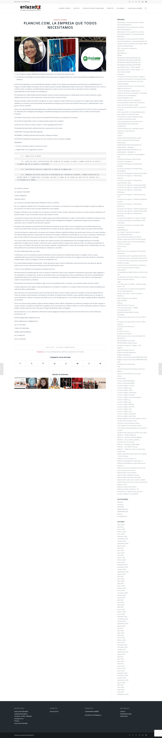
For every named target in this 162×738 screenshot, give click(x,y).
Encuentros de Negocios (93, 715)
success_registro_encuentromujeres (129, 397)
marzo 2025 (121, 558)
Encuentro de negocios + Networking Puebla (132, 211)
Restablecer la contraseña (126, 364)
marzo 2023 (121, 609)
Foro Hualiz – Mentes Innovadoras (128, 232)
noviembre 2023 (122, 593)
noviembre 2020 (122, 675)
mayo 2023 (120, 605)
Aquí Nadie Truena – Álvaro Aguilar (128, 67)
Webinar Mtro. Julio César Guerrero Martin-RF (132, 482)
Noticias (120, 303)
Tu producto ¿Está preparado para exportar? (132, 428)
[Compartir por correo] (100, 363)
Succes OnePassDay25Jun (126, 381)
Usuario (120, 430)
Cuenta (119, 135)
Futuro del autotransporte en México (129, 237)
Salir (118, 367)
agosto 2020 (121, 682)
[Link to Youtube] (146, 1)
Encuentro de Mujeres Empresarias (129, 159)
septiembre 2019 (122, 694)
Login (119, 282)
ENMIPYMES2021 (122, 230)
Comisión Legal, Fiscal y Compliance (129, 100)
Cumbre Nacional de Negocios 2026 (129, 138)
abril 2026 (120, 527)
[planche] (60, 54)
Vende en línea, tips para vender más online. (132, 433)
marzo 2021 (121, 666)
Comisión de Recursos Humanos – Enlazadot (132, 93)
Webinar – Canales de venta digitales (129, 437)
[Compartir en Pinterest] (43, 363)
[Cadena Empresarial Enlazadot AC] (30, 8)
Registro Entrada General (125, 350)
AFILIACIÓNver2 (122, 53)
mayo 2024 (120, 581)
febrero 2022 (121, 640)
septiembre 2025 (122, 543)
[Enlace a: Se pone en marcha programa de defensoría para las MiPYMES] (65, 383)
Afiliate (119, 55)
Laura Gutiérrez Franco (67, 347)
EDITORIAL (120, 507)
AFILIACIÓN (120, 51)
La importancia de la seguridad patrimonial (131, 256)
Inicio (119, 249)
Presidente (121, 315)
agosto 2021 (121, 654)
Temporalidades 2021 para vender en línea (131, 418)
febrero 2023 (121, 612)
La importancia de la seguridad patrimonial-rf (132, 258)
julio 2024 (120, 576)
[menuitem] (64, 8)
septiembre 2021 (122, 652)
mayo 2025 (120, 553)
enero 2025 (121, 562)
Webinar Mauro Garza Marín (126, 473)
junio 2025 (120, 550)
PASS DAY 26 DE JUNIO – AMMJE (127, 308)
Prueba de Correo (123, 331)
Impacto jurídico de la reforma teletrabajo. (131, 242)
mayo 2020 (120, 690)
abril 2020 (120, 692)
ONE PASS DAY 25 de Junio (126, 305)
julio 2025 (120, 548)
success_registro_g (123, 400)
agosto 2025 (121, 546)
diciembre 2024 (122, 565)
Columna (64, 20)
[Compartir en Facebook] (20, 363)
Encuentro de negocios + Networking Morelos (132, 209)
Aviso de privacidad (123, 72)
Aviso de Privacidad (20, 723)
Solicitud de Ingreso (20, 714)
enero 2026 (121, 534)
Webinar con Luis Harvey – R (126, 459)
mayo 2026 (120, 524)
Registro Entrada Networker (126, 352)
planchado (72, 352)
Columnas (120, 74)
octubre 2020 (121, 678)
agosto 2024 (121, 574)
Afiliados (57, 20)
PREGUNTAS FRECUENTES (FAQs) (128, 312)
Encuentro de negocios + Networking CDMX (131, 185)
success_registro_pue (124, 411)
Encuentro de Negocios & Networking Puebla (132, 173)
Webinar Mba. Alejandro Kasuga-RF (129, 477)
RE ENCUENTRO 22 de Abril (126, 341)
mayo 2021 (120, 661)
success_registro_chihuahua (126, 393)
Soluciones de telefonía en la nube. (129, 374)
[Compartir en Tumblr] (66, 363)
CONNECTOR (121, 126)
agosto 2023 (121, 598)
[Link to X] (129, 1)
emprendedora (56, 352)
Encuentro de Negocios (125, 161)
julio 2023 (120, 600)
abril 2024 (120, 583)
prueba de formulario (124, 334)
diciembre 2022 (122, 616)
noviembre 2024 (122, 567)
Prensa (16, 721)
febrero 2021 (121, 668)
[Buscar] (145, 8)
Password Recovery (124, 310)
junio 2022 (120, 631)
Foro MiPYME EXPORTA (124, 235)
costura (47, 352)
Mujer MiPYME (122, 301)
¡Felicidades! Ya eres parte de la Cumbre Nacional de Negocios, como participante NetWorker (130, 34)
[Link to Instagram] (139, 1)
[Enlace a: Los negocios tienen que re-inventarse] (31, 383)
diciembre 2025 (122, 536)
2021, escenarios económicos (127, 48)
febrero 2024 (121, 588)
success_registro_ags (124, 388)
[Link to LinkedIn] (142, 1)
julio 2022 (120, 628)
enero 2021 (121, 671)
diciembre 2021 (122, 645)
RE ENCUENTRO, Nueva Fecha (127, 343)
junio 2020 (120, 687)
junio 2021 (120, 659)
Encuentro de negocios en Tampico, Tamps (131, 218)
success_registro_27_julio (125, 385)
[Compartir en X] (31, 363)
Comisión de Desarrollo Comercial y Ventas (131, 79)
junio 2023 (120, 602)
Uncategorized (122, 516)
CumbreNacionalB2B (92, 711)
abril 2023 (120, 607)
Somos (119, 376)
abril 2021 (120, 664)
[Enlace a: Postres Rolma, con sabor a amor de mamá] (54, 383)
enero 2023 (121, 614)
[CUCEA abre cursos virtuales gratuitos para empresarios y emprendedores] (160, 369)
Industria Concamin (123, 244)
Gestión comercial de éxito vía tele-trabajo (131, 239)
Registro (120, 348)
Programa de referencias (125, 326)
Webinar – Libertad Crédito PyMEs (128, 444)
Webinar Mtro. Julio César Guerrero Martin (131, 480)
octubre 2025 (121, 541)
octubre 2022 (121, 621)
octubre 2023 (121, 595)
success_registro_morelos (126, 407)
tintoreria (80, 352)
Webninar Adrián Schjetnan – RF (128, 489)
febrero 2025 (121, 560)
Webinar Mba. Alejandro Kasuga (128, 475)
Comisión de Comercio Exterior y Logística (131, 77)
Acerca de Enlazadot (21, 711)
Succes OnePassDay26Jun (126, 383)
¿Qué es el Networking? (125, 46)
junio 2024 (120, 579)
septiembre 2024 (122, 572)
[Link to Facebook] (132, 1)
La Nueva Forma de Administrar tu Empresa (131, 265)
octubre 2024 (121, 569)
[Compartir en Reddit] (89, 363)
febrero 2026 (121, 532)
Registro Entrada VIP (124, 355)
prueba (119, 329)
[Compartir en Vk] (77, 363)
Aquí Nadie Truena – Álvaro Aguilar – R (130, 70)
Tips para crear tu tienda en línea (128, 423)
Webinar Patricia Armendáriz (126, 487)
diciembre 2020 (122, 673)
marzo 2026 (121, 529)
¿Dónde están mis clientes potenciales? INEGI (132, 44)
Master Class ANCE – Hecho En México (130, 293)
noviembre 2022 (122, 619)
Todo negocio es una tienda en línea (129, 425)
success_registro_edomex (126, 395)
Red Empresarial (125, 714)
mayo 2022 (120, 633)
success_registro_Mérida (125, 404)
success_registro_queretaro (126, 414)
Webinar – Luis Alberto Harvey (127, 447)
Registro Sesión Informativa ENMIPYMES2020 (132, 357)
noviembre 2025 (122, 539)
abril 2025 (120, 555)
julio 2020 (120, 685)
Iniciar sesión (121, 246)
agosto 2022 (121, 626)
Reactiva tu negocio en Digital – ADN (129, 345)
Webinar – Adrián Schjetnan (126, 435)
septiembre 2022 (122, 623)
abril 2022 (120, 635)
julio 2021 (120, 657)
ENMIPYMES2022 (122, 512)
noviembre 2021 (122, 647)
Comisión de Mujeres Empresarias (128, 91)
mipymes (64, 352)
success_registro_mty (124, 409)
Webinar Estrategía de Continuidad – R (130, 461)
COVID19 (120, 133)
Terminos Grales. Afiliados (23, 716)
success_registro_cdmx (125, 390)
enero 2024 (121, 591)
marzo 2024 (121, 586)
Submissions (121, 378)
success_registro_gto (124, 402)
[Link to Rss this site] (136, 1)
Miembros (120, 296)
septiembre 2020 (122, 680)
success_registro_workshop (126, 416)
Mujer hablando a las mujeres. (127, 298)
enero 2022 (121, 642)
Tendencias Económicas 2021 (127, 421)
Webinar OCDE (122, 484)
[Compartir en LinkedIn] (54, 363)
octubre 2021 (121, 649)
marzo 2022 (121, 638)
